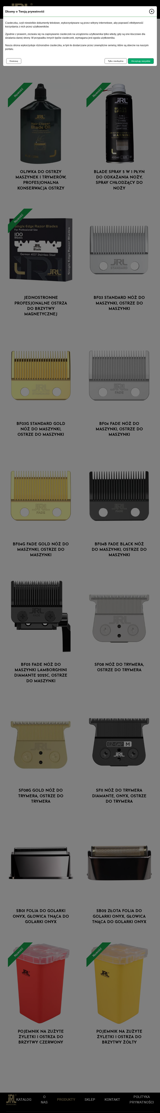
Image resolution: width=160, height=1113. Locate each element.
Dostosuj (14, 61)
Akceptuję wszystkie (140, 61)
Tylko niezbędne (116, 61)
